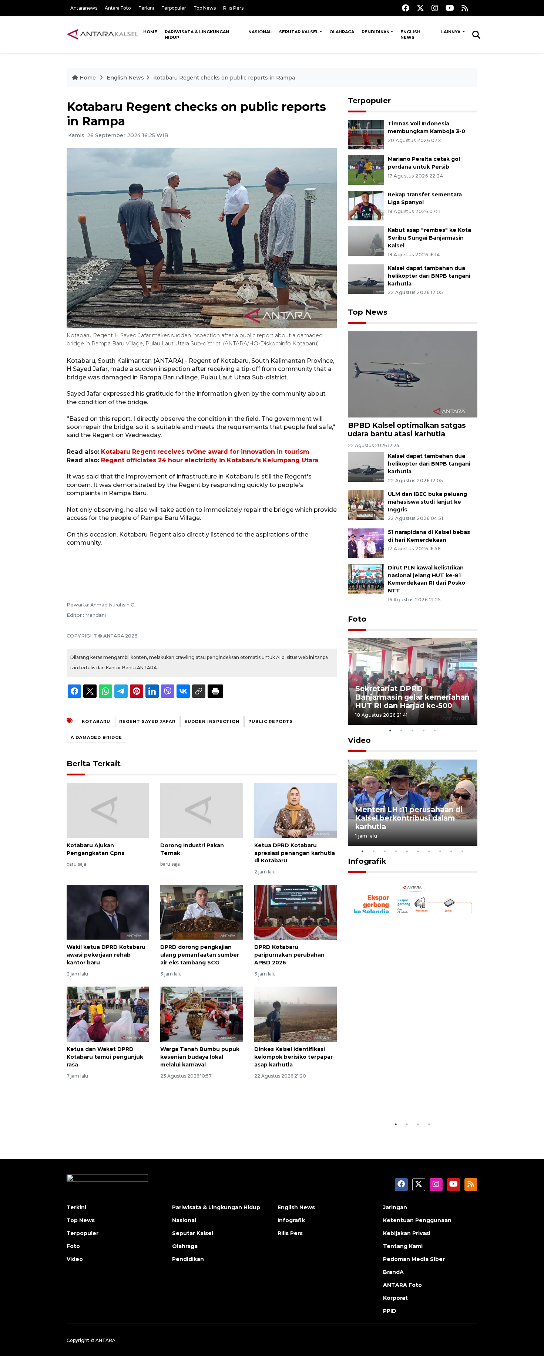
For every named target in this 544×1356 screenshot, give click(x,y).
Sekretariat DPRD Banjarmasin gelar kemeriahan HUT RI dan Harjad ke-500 (412, 697)
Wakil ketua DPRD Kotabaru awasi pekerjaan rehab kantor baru (106, 955)
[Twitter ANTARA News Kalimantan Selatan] (420, 7)
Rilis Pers (233, 8)
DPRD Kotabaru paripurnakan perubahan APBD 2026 (289, 955)
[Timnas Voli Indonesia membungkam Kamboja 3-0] (366, 134)
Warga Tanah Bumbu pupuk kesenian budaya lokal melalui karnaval (199, 1057)
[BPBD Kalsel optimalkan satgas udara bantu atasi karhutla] (412, 373)
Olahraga (341, 31)
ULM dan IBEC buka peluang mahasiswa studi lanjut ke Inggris (427, 502)
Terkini (146, 8)
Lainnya (451, 31)
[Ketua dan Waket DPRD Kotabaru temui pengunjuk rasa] (108, 1013)
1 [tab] (390, 730)
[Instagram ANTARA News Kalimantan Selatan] (434, 7)
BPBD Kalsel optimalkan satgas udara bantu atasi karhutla (407, 429)
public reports (270, 721)
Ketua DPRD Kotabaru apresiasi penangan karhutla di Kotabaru (294, 853)
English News (410, 34)
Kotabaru (96, 721)
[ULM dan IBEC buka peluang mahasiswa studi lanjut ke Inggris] (366, 504)
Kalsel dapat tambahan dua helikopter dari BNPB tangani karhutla (429, 276)
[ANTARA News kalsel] (103, 34)
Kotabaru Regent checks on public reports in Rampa (224, 77)
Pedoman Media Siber (414, 1259)
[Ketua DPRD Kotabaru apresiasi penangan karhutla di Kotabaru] (295, 810)
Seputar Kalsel (299, 31)
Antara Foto (118, 8)
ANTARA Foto (402, 1285)
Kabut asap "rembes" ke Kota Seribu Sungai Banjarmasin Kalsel (429, 238)
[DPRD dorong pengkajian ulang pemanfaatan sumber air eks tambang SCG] (201, 911)
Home (150, 31)
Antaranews (83, 8)
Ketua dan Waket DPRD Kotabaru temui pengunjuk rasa (105, 1057)
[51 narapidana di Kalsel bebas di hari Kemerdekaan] (366, 542)
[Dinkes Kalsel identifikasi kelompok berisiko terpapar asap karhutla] (295, 1013)
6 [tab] (418, 851)
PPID (389, 1311)
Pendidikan (376, 31)
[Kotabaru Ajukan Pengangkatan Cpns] (108, 810)
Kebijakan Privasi (406, 1233)
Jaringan (395, 1207)
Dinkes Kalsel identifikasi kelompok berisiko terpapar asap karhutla (293, 1057)
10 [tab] (462, 851)
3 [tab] (412, 730)
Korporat (395, 1298)
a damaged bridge (96, 737)
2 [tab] (401, 730)
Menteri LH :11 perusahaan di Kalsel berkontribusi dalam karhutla (409, 818)
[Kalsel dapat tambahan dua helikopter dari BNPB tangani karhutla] (366, 278)
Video (359, 740)
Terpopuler (173, 8)
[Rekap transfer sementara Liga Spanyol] (366, 205)
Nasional (260, 31)
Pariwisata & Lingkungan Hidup (197, 34)
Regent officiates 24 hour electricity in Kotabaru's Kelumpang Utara (209, 460)
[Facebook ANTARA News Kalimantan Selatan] (405, 7)
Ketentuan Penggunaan (417, 1220)
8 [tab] (440, 851)
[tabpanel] (412, 681)
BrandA (393, 1272)
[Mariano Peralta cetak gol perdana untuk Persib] (366, 169)
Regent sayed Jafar (147, 721)
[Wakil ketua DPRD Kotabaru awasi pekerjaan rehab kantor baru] (108, 911)
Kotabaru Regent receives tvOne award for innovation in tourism (205, 451)
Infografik (367, 861)
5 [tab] (435, 730)
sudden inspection (211, 721)
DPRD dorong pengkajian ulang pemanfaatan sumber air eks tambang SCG (199, 955)
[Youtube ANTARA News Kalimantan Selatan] (450, 7)
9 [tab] (451, 851)
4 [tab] (423, 730)
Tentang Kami (403, 1246)
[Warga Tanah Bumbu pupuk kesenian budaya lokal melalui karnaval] (201, 1013)
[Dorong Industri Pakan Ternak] (201, 810)
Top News (205, 8)
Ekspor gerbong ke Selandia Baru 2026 (407, 1094)
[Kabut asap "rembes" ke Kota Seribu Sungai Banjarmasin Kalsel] (366, 240)
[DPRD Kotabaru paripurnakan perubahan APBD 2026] (295, 911)
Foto (357, 619)
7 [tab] (429, 851)
